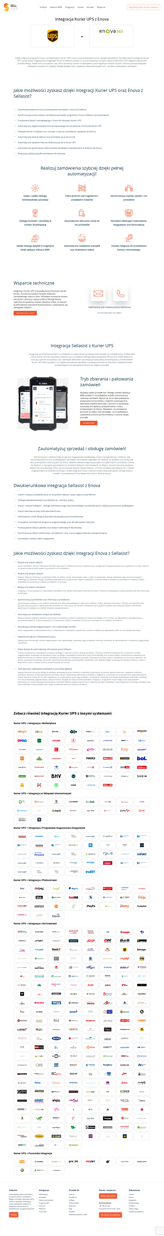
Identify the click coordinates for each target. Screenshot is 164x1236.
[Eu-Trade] (90, 985)
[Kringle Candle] (141, 1118)
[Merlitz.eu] (73, 1047)
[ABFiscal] (39, 1170)
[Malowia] (22, 1127)
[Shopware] (22, 810)
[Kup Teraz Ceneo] (124, 731)
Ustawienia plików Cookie (78, 1214)
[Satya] (39, 1082)
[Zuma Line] (73, 1136)
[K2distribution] (141, 1011)
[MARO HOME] (90, 1038)
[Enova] (73, 845)
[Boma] (90, 958)
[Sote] (124, 810)
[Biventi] (73, 958)
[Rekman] (73, 1127)
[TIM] (107, 1091)
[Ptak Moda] (39, 1074)
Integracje (69, 7)
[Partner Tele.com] (90, 1065)
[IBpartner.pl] (107, 1127)
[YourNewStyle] (56, 1109)
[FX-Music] (107, 994)
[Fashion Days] (22, 767)
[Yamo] (39, 1109)
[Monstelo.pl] (124, 1047)
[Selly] (141, 810)
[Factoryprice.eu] (56, 1118)
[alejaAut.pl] (124, 1109)
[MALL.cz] (107, 758)
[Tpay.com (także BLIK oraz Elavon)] (22, 888)
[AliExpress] (73, 749)
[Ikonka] (56, 1011)
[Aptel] (141, 932)
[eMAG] (22, 740)
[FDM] (39, 994)
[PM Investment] (141, 1065)
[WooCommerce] (73, 801)
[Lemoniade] (90, 1029)
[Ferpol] (141, 967)
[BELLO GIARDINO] (90, 949)
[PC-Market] (124, 845)
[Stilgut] (56, 1091)
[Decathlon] (107, 740)
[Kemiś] (39, 1020)
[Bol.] (141, 758)
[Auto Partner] (90, 940)
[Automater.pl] (124, 1161)
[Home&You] (124, 740)
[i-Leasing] (107, 906)
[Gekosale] (124, 801)
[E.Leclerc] (107, 767)
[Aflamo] (90, 1127)
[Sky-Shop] (90, 810)
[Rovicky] (22, 1082)
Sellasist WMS (56, 7)
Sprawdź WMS (88, 423)
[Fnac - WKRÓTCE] (22, 785)
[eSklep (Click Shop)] (107, 801)
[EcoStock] (124, 976)
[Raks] (141, 845)
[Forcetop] (73, 994)
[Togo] (124, 1091)
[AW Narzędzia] (107, 940)
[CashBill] (73, 897)
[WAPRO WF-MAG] (22, 836)
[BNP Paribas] (56, 897)
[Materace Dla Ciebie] (107, 1038)
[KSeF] (107, 863)
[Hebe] (90, 749)
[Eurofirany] (39, 1136)
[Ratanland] (141, 1127)
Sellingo (72, 1200)
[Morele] (22, 749)
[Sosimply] (141, 1082)
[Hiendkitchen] (124, 1118)
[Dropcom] (73, 976)
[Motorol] (141, 1047)
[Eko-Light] (141, 976)
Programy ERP (44, 1203)
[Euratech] (107, 985)
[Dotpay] (39, 888)
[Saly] (141, 801)
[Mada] (22, 1038)
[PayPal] (73, 888)
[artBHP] (22, 1118)
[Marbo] (39, 1038)
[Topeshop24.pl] (22, 1100)
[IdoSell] (90, 801)
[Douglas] (107, 749)
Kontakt (90, 7)
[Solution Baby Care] (107, 1082)
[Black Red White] (56, 749)
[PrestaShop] (56, 801)
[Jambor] (107, 1011)
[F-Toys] (124, 985)
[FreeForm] (90, 994)
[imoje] (141, 897)
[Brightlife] (124, 958)
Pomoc (131, 1197)
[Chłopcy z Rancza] (39, 967)
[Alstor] (141, 1109)
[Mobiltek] (22, 906)
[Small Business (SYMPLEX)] (22, 854)
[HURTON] (22, 1145)
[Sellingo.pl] (22, 801)
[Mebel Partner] (39, 1047)
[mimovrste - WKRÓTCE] (90, 785)
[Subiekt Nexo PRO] (73, 836)
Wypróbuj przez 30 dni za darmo (143, 7)
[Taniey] (90, 758)
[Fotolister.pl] (56, 1161)
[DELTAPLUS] (124, 1136)
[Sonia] (124, 1082)
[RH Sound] (107, 1074)
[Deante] (107, 967)
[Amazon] (141, 731)
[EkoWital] (39, 985)
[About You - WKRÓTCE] (73, 785)
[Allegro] (22, 731)
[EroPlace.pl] (56, 985)
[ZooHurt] (90, 1109)
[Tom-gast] (141, 1091)
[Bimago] (141, 949)
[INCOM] (73, 1011)
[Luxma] (141, 1029)
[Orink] (141, 1056)
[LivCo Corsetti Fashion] (107, 1029)
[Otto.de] (56, 740)
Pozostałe (42, 1212)
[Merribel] (141, 1136)
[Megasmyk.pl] (56, 1047)
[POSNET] (90, 1161)
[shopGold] (39, 810)
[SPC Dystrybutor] (22, 1091)
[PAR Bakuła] (73, 1065)
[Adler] (73, 932)
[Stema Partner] (39, 1091)
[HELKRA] (73, 1002)
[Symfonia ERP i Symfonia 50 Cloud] (107, 836)
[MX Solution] (22, 1047)
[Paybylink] (141, 906)
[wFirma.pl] (56, 836)
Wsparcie (101, 7)
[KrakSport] (90, 1020)
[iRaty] (124, 906)
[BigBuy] (124, 949)
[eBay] (39, 731)
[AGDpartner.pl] (90, 932)
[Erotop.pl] (73, 985)
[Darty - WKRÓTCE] (39, 785)
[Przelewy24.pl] (90, 888)
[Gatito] (90, 1118)
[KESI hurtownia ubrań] (56, 1020)
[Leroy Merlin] (39, 758)
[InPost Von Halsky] (107, 776)
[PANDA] (56, 1065)
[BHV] (56, 776)
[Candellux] (141, 958)
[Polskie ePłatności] (56, 906)
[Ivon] (90, 1011)
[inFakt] (141, 854)
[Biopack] (39, 958)
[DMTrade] (22, 976)
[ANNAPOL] (124, 932)
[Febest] (56, 994)
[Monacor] (107, 1047)
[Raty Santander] (107, 888)
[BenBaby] (107, 949)
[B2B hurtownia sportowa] (124, 940)
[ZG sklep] (73, 1109)
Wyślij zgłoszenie (108, 1196)
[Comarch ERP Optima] (124, 836)
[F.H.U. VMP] (141, 985)
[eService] (107, 897)
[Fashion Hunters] (22, 994)
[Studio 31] (73, 1091)
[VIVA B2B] (90, 1100)
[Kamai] (22, 1020)
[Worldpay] (141, 888)
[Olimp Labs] (107, 1056)
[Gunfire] (107, 1118)
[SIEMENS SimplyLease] (124, 888)
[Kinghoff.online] (73, 1020)
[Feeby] (73, 1118)
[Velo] (56, 1100)
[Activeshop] (56, 932)
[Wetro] (141, 1100)
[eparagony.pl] (39, 863)
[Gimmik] (141, 994)
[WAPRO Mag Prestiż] (39, 845)
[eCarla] (107, 976)
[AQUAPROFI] (39, 1145)
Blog (70, 1209)
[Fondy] (124, 897)
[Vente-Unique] (73, 767)
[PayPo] (90, 906)
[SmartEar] (90, 1082)
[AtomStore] (107, 810)
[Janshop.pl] (124, 1011)
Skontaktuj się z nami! (25, 313)
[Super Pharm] (90, 767)
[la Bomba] (107, 1020)
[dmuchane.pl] (39, 976)
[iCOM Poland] (22, 1011)
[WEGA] (124, 1100)
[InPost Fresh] (39, 740)
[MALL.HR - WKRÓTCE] (107, 785)
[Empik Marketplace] (90, 731)
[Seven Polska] (56, 1082)
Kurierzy (42, 1206)
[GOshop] (22, 819)
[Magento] (39, 801)
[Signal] (73, 1082)
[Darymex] (90, 967)
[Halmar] (39, 1002)
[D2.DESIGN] (73, 967)
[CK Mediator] (56, 1145)
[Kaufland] (73, 740)
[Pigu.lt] (141, 740)
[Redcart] (73, 810)
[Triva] (107, 854)
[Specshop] (56, 1136)
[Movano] (22, 1056)
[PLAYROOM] (124, 1065)
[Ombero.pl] (39, 1127)
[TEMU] (22, 758)
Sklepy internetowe (46, 1200)
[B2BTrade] (141, 940)
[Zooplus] (22, 776)
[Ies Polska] (39, 1011)
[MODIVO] (90, 740)
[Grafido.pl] (73, 1161)
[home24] (73, 758)
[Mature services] (141, 1038)
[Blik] (39, 897)
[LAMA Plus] (124, 1020)
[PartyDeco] (107, 1065)
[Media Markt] (56, 758)
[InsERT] (90, 871)
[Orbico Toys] (124, 1056)
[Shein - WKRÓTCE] (141, 776)
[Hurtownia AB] (107, 1002)
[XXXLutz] (124, 767)
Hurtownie (42, 1197)
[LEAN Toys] (39, 1029)
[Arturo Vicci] (56, 940)
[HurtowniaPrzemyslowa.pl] (141, 1002)
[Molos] (90, 1047)
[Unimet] (39, 1100)
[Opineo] (39, 1161)
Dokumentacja (134, 1203)
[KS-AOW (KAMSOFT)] (90, 845)
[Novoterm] (124, 1127)
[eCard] (90, 897)
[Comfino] (39, 915)
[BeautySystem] (73, 949)
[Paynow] (39, 906)
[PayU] (56, 888)
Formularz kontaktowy (110, 1215)
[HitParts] (90, 1002)
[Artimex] (39, 940)
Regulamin (132, 1200)
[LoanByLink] (22, 915)
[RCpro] (56, 1074)
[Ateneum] (73, 940)
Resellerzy (73, 1197)
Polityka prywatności (136, 1212)
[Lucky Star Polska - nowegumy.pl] (124, 1029)
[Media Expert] (124, 758)
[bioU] (56, 958)
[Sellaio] (39, 819)
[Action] (39, 932)
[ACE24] (22, 932)
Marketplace (43, 1194)
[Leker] (73, 1029)
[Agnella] (107, 1109)
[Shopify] (56, 810)
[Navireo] (90, 863)
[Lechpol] (56, 1029)
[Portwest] (56, 1127)
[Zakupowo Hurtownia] (107, 1136)
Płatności (42, 1209)
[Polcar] (22, 1074)
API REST (132, 1206)
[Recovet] (73, 1074)
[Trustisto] (141, 1161)
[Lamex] (141, 1020)
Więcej (13, 1214)
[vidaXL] (73, 1100)
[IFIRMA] (56, 863)
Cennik (80, 7)
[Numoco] (90, 1056)
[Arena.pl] (56, 731)
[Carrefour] (56, 767)
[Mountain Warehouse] (90, 776)
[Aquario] (22, 940)
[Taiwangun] (90, 1091)
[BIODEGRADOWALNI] (22, 958)
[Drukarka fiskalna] (107, 1161)
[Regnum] (90, 1074)
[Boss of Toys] (107, 958)
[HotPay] (22, 897)
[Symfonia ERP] (90, 854)
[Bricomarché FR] (39, 776)
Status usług (133, 1209)
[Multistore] (39, 1056)
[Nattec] (56, 1056)
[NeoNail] (73, 1056)
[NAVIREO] (39, 836)
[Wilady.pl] (22, 1109)
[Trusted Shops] (22, 1170)
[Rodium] (141, 1074)
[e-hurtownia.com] (90, 976)
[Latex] (22, 1029)
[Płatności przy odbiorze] (73, 906)
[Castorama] (39, 749)
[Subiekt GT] (90, 836)
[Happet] (56, 1002)
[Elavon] (56, 915)
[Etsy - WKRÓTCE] (124, 749)
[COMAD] (56, 967)
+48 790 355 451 (104, 1206)
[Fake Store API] (90, 1136)
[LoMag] (107, 845)
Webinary (72, 1206)
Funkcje (43, 7)
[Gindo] (73, 1145)
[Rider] (124, 1074)
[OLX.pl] (73, 731)
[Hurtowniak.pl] (124, 1002)
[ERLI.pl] (107, 731)
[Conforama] (39, 767)
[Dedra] (124, 967)
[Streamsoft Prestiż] (39, 854)
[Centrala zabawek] (22, 967)
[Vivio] (107, 1100)
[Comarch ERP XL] (141, 836)
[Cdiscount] (141, 749)
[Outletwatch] (22, 1065)
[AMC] (107, 932)
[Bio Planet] (39, 1118)
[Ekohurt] (22, 985)
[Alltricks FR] (73, 776)
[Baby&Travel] (22, 949)
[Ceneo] (22, 1161)
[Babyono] (39, 949)
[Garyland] (124, 994)
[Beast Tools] (56, 949)
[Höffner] (141, 767)
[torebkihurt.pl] (22, 1136)
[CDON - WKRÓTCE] (56, 785)
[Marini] (56, 1038)
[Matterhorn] (124, 1038)
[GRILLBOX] (22, 1002)
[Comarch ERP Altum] (56, 845)
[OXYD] (39, 1065)
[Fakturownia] (124, 854)
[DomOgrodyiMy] (56, 976)
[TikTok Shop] (124, 776)
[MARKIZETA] (73, 1038)
